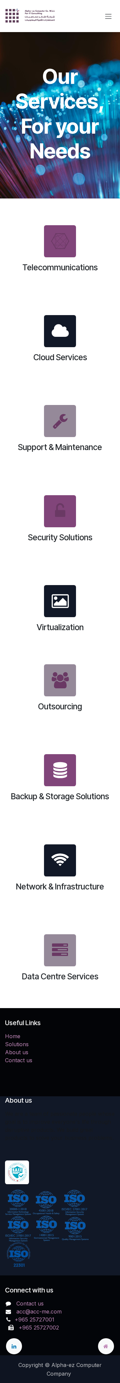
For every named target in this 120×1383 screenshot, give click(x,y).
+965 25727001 (35, 1319)
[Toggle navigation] (108, 16)
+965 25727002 (37, 1327)
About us (16, 1052)
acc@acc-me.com (39, 1311)
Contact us (18, 1060)
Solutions (17, 1044)
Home (12, 1036)
